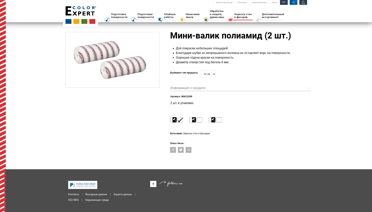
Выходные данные (96, 194)
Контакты (242, 2)
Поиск (274, 2)
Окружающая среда (97, 199)
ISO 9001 (73, 199)
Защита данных (123, 194)
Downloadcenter (259, 2)
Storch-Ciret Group (224, 2)
